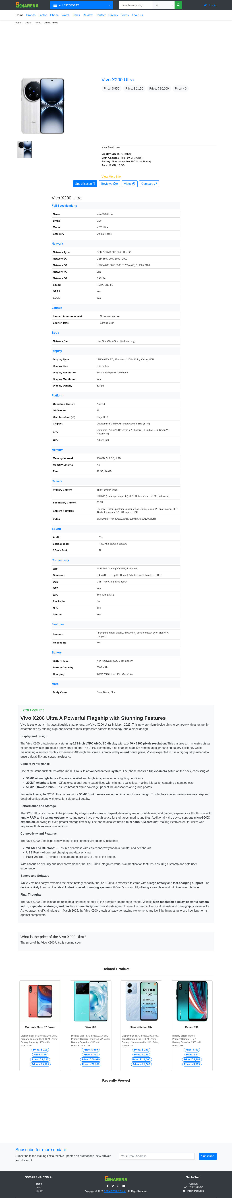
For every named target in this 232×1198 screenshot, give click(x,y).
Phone (54, 15)
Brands (31, 15)
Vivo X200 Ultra (118, 79)
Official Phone (51, 22)
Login (213, 5)
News (76, 15)
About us (137, 15)
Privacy (113, 15)
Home (19, 15)
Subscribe (207, 1156)
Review (88, 15)
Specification (84, 183)
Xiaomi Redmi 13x (141, 1027)
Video (128, 183)
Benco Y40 (191, 1027)
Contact (100, 15)
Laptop (42, 15)
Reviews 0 (109, 183)
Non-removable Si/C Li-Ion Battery (115, 660)
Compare (147, 183)
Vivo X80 (90, 1027)
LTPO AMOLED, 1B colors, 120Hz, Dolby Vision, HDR (125, 359)
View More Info (111, 176)
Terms (125, 15)
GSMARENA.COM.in (115, 1191)
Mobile (28, 22)
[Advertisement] (109, 50)
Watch (66, 15)
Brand (39, 1183)
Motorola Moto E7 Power (40, 1027)
